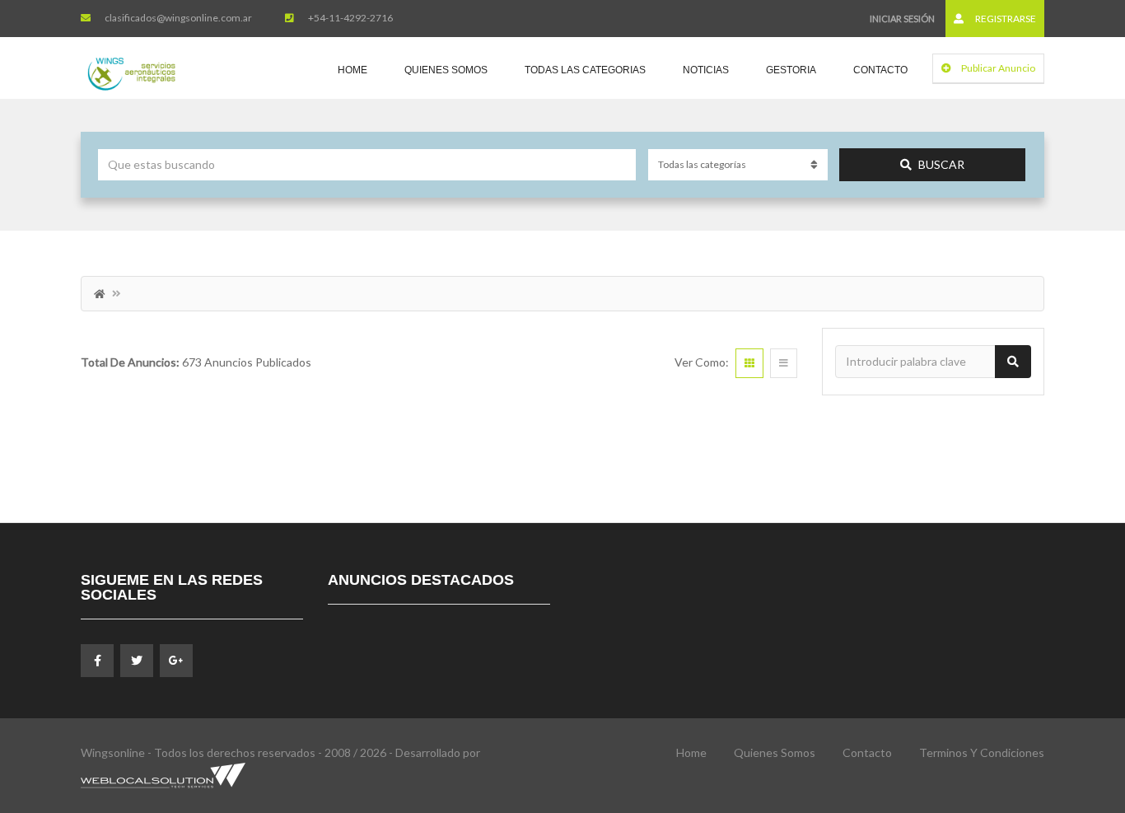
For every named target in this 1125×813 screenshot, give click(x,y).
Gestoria (791, 70)
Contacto (880, 70)
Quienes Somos (446, 70)
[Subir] (1071, 710)
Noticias (706, 70)
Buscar (941, 164)
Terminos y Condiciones (981, 752)
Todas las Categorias (585, 70)
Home (352, 70)
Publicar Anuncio (997, 68)
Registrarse (1004, 18)
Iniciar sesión (902, 18)
